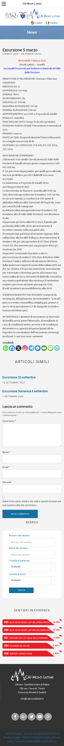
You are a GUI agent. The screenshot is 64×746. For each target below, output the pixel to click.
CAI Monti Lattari (13, 733)
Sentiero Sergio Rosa (31, 653)
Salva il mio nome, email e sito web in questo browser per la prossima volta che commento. (31, 503)
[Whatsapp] (6, 348)
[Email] (44, 348)
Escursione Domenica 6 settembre (25, 391)
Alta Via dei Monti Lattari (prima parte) (32, 622)
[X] (18, 348)
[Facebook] (12, 348)
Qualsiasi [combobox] (16, 566)
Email (6, 467)
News (38, 54)
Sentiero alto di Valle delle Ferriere (32, 637)
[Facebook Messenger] (38, 348)
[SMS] (50, 348)
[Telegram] (31, 348)
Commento (9, 421)
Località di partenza (19, 560)
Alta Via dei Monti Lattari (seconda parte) (32, 630)
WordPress (51, 741)
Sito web (6, 482)
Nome (6, 452)
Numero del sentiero (19, 535)
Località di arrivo (17, 574)
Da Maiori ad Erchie (31, 645)
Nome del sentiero (18, 548)
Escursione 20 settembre (19, 377)
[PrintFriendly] (57, 348)
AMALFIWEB (34, 741)
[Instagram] (25, 348)
